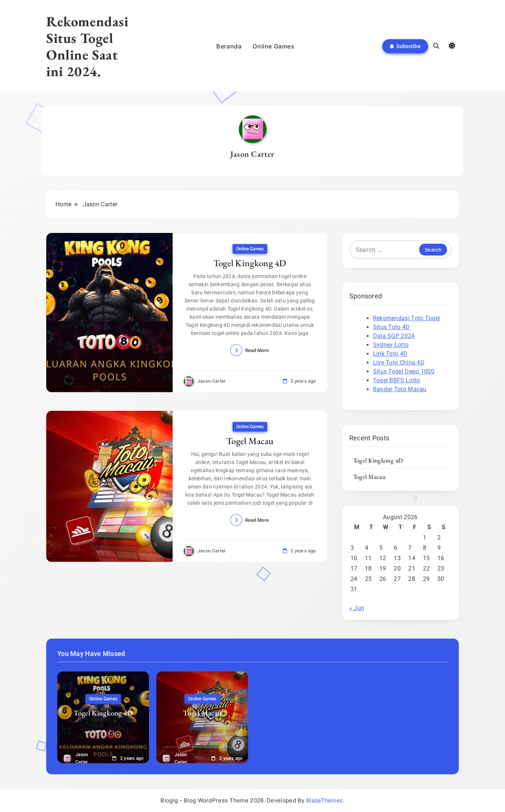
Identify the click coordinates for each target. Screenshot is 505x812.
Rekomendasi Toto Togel (406, 318)
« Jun (357, 608)
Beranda (228, 46)
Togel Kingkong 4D (250, 263)
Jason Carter (211, 381)
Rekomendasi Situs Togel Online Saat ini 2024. (87, 46)
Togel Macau (249, 441)
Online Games (273, 46)
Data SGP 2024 (394, 335)
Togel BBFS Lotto (396, 380)
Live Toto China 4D (398, 362)
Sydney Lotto (391, 344)
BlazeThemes (324, 800)
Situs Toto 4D (391, 327)
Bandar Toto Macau (400, 389)
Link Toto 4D (390, 353)
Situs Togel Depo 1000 (403, 371)
